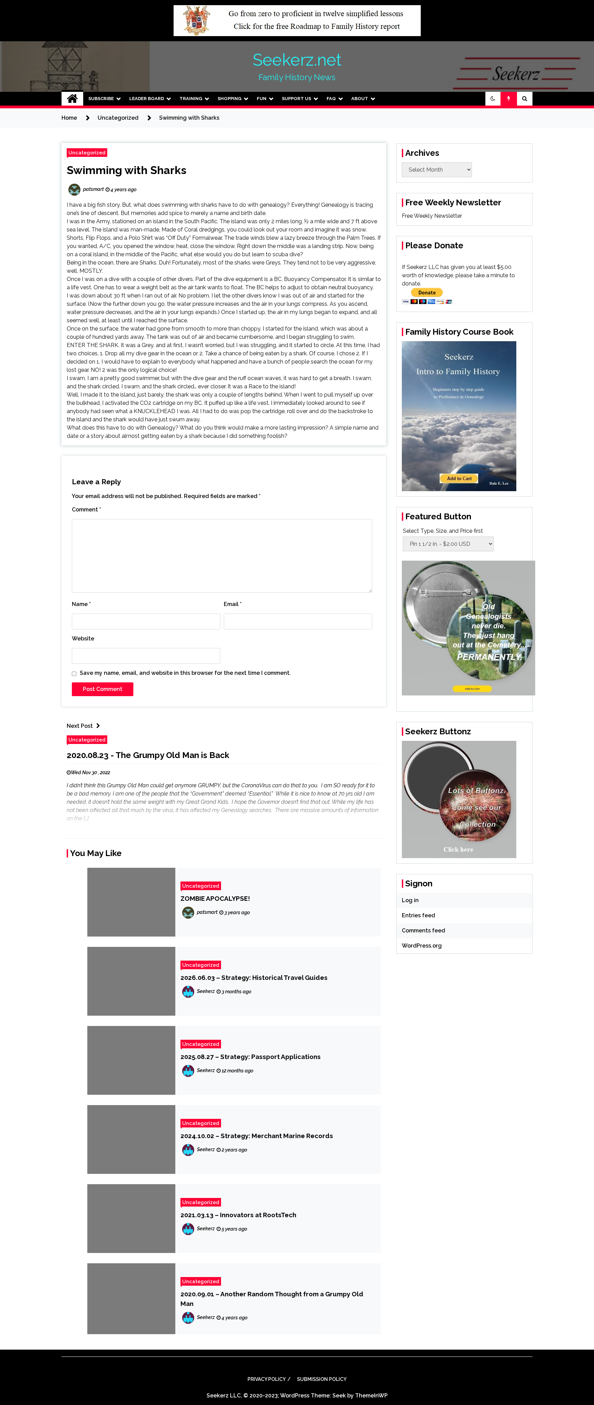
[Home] (72, 99)
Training (190, 98)
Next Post (80, 726)
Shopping (229, 98)
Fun (261, 98)
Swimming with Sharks (126, 170)
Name (81, 604)
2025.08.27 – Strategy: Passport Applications (250, 1056)
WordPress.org (422, 945)
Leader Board (146, 98)
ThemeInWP (371, 1395)
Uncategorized (87, 152)
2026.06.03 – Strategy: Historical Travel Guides (254, 977)
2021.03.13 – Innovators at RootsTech (238, 1215)
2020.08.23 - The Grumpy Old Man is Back (148, 755)
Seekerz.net (297, 59)
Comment (86, 509)
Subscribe (101, 98)
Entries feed (418, 915)
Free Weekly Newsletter (432, 216)
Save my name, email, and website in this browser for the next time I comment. (185, 673)
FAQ (331, 98)
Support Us (296, 98)
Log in (410, 900)
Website (83, 638)
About (359, 98)
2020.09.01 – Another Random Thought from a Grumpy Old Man (271, 1298)
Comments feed (423, 930)
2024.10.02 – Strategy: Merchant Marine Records (256, 1135)
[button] (492, 99)
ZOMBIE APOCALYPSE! (215, 898)
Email (233, 604)
